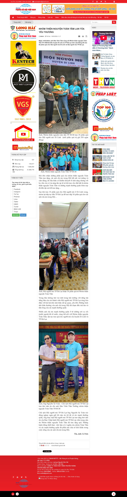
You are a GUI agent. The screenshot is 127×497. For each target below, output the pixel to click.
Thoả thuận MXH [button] (22, 17)
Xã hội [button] (106, 17)
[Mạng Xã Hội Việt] (26, 9)
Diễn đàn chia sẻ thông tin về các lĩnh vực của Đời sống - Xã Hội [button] (81, 17)
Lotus (15, 199)
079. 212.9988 (17, 1)
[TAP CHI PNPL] (104, 93)
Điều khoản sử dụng (73, 476)
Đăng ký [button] (33, 17)
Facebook (17, 189)
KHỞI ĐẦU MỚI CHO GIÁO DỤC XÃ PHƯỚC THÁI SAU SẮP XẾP (108, 173)
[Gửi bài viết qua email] (79, 36)
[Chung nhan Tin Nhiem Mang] (48, 478)
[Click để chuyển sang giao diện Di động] (17, 494)
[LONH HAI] (23, 28)
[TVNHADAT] (23, 132)
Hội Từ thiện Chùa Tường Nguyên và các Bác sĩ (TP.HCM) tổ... (108, 56)
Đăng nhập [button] (41, 17)
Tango (16, 212)
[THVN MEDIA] (104, 83)
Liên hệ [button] (50, 17)
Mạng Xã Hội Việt (60, 476)
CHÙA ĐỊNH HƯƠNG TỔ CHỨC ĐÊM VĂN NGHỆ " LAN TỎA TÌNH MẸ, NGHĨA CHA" (103, 153)
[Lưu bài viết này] (87, 36)
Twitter (16, 202)
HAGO (16, 204)
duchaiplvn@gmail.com (41, 1)
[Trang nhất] (13, 17)
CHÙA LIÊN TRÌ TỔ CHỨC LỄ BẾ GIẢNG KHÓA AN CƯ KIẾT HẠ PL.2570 (103, 160)
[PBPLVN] (23, 36)
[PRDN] (104, 128)
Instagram (17, 192)
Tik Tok (16, 194)
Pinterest (17, 197)
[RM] (23, 80)
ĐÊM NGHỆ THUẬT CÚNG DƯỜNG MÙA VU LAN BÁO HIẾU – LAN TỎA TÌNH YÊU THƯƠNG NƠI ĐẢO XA (103, 181)
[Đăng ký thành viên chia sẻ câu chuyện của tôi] (79, 9)
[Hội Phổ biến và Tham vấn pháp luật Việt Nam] (104, 137)
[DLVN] (104, 110)
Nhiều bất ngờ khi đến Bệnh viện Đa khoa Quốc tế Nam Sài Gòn (108, 63)
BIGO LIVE (17, 209)
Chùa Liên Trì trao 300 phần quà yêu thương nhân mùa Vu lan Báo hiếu (108, 166)
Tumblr (16, 207)
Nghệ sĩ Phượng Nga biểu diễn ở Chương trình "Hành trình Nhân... (102, 47)
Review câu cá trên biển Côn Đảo (107, 69)
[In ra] (83, 36)
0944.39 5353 (26, 1)
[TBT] (23, 54)
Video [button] (57, 17)
